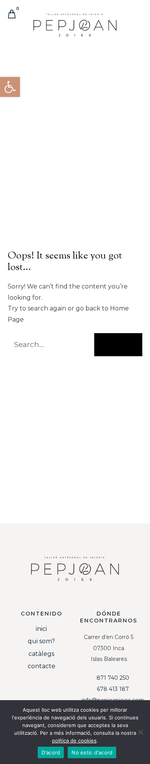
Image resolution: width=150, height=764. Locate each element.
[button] (137, 32)
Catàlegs (41, 653)
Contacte (41, 666)
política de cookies (74, 740)
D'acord (51, 752)
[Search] (118, 344)
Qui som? (41, 641)
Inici (41, 628)
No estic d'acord (92, 752)
